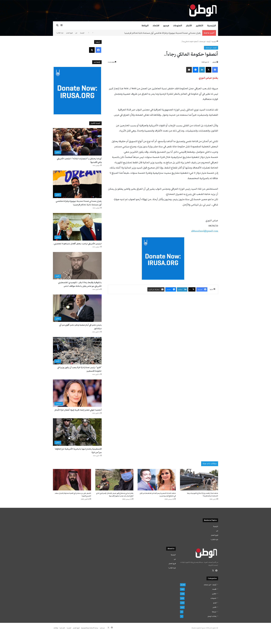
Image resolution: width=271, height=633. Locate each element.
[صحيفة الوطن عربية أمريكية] (202, 11)
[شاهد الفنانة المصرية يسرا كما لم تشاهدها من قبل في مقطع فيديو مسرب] (157, 479)
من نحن (102, 628)
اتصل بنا (69, 628)
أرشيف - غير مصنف (204, 41)
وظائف (56, 628)
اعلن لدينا (62, 628)
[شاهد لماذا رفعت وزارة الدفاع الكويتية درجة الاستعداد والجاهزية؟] (199, 479)
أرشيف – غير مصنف (210, 585)
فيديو (166, 26)
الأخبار (189, 26)
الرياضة (145, 26)
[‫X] (213, 570)
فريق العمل (69, 33)
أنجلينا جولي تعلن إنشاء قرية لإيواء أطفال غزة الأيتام (78, 410)
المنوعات (177, 26)
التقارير (199, 26)
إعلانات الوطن (212, 616)
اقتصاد (156, 26)
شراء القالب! (59, 33)
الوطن (214, 62)
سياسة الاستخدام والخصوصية (89, 628)
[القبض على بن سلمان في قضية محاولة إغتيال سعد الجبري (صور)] (72, 479)
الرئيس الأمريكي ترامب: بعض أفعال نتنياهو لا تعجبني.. (77, 243)
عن (76, 33)
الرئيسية (211, 26)
